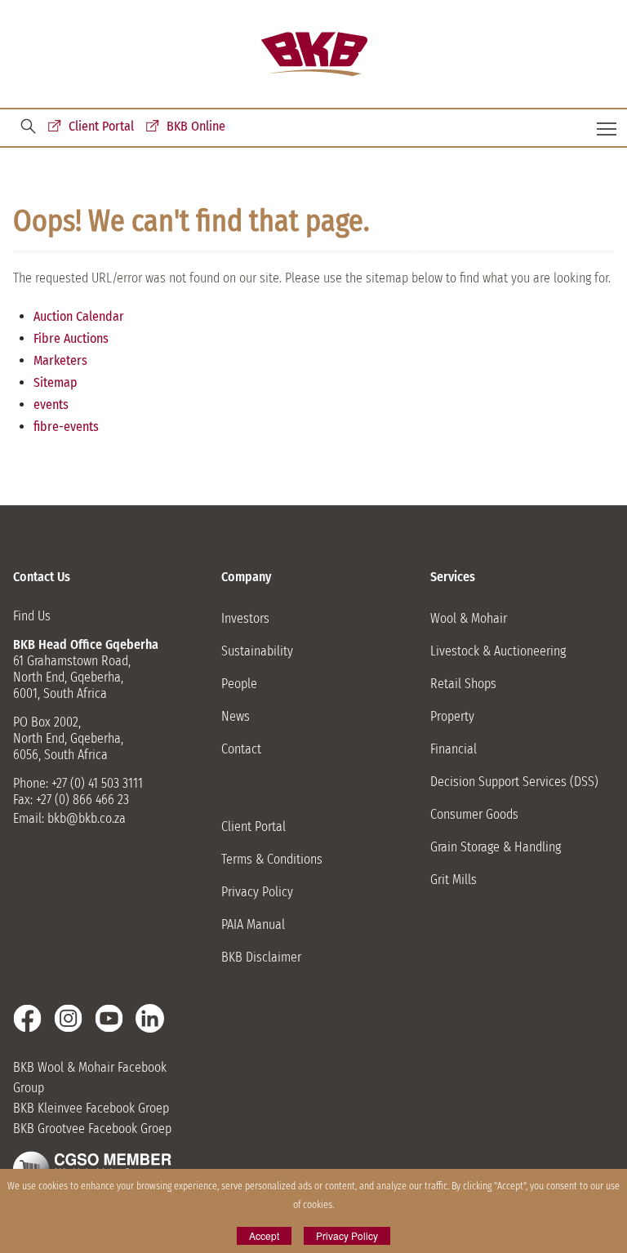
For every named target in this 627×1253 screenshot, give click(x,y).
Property (452, 716)
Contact (241, 749)
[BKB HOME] (313, 54)
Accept (264, 1235)
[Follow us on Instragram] (68, 1018)
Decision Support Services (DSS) (514, 781)
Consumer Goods (474, 814)
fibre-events (66, 426)
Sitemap (55, 382)
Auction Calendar (78, 316)
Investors (245, 618)
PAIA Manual (253, 924)
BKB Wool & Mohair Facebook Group (90, 1077)
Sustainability (257, 651)
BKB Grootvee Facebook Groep (92, 1128)
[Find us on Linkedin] (150, 1018)
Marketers (60, 360)
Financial (453, 749)
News (235, 716)
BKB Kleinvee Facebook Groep (91, 1108)
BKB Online (196, 126)
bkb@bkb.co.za (86, 818)
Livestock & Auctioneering (498, 651)
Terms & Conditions (271, 859)
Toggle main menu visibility (607, 128)
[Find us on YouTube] (109, 1018)
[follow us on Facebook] (27, 1018)
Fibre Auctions (71, 338)
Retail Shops (463, 683)
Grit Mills (453, 879)
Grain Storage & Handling (495, 847)
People (239, 683)
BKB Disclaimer (261, 957)
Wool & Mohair (468, 618)
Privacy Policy (257, 892)
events (51, 404)
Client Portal (101, 126)
